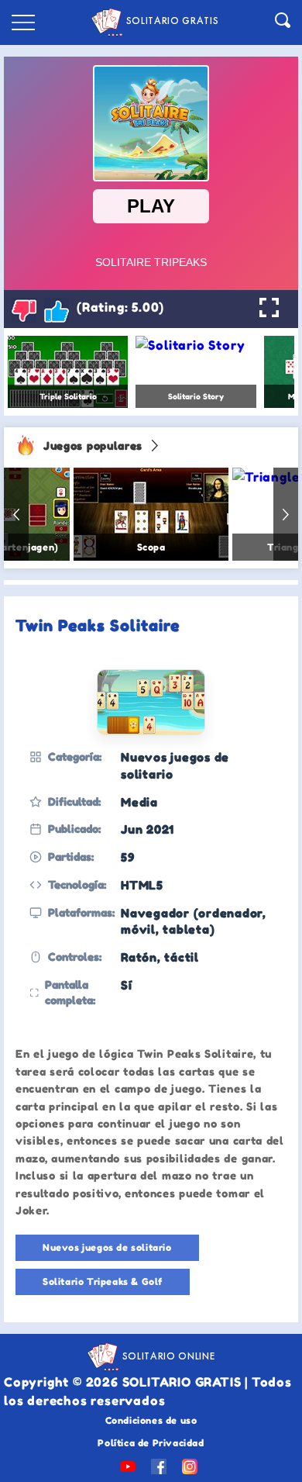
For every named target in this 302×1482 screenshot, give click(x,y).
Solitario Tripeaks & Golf (103, 1281)
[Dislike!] (24, 310)
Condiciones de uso (151, 1420)
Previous (16, 514)
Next (285, 514)
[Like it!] (56, 310)
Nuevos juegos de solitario (107, 1247)
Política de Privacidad (151, 1443)
